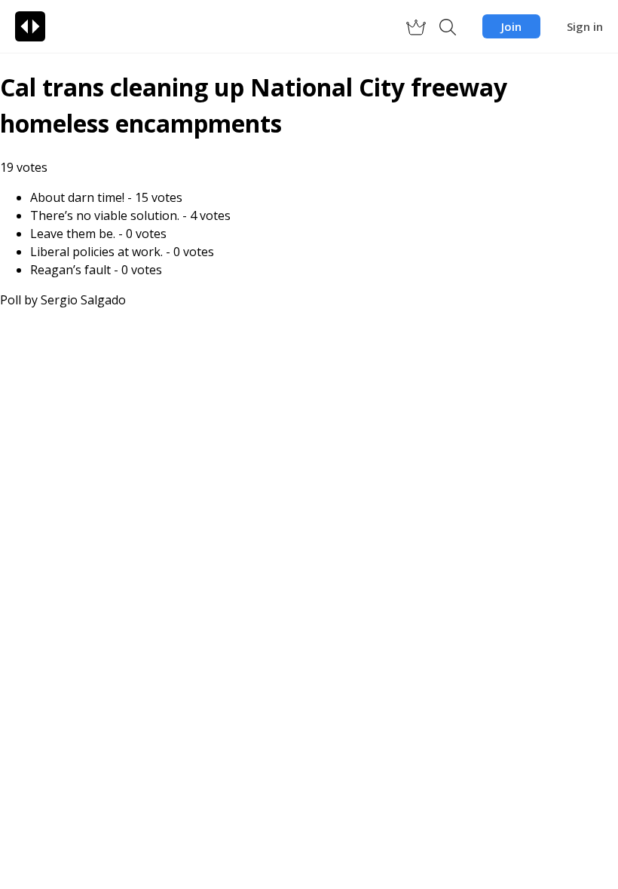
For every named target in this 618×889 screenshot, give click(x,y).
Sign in (585, 26)
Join (511, 26)
